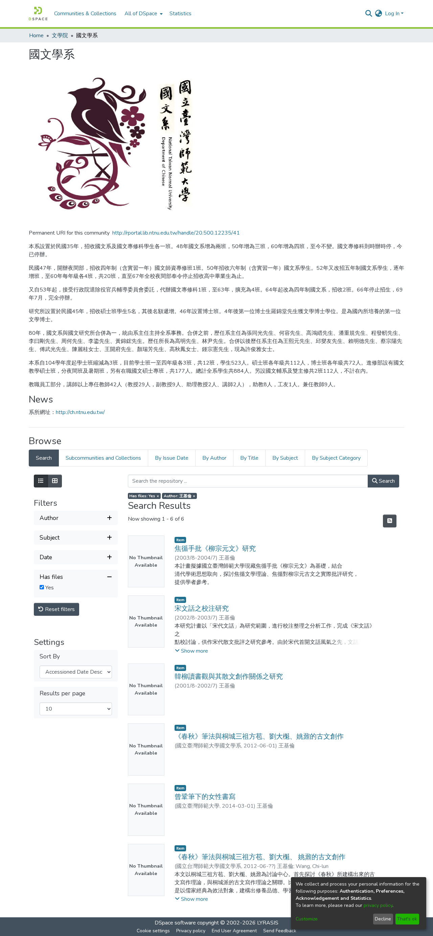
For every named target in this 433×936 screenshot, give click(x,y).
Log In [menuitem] (392, 13)
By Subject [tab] (285, 458)
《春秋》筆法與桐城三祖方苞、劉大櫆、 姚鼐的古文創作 (260, 857)
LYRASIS (267, 923)
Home (36, 35)
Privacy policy (190, 931)
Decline (383, 919)
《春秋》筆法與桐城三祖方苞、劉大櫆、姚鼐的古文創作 (259, 736)
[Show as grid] (55, 481)
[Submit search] (369, 13)
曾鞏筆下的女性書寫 (205, 796)
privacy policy (378, 905)
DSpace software (175, 923)
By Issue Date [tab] (171, 458)
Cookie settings (153, 931)
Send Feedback (279, 931)
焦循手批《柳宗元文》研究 (215, 548)
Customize (307, 919)
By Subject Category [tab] (336, 458)
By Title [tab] (249, 458)
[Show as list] (41, 481)
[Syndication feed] (389, 521)
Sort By (50, 656)
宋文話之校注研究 (202, 608)
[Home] (38, 13)
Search (386, 481)
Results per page (62, 693)
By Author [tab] (214, 458)
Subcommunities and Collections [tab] (103, 458)
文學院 (60, 35)
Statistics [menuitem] (180, 13)
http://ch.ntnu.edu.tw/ (80, 412)
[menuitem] (143, 13)
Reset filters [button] (59, 609)
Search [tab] (44, 458)
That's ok (407, 919)
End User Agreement (234, 931)
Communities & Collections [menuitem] (85, 13)
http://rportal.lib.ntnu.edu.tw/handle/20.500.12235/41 (176, 233)
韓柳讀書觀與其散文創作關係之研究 (229, 676)
